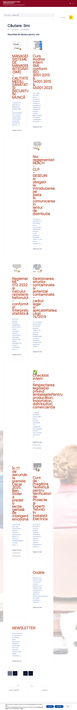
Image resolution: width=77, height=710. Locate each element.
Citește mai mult (16, 130)
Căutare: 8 (45, 690)
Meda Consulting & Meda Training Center (11, 2)
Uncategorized (25, 29)
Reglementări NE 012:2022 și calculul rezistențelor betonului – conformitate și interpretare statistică (23, 296)
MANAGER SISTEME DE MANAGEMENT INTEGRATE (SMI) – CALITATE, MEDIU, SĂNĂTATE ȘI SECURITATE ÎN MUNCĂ (24, 76)
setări (21, 708)
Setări (67, 706)
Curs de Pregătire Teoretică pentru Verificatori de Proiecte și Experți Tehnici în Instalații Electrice (42, 498)
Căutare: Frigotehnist (14, 690)
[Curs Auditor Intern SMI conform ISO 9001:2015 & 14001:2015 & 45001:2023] (37, 45)
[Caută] (71, 17)
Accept (50, 706)
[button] (70, 3)
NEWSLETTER (23, 627)
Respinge (59, 706)
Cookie (39, 572)
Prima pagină (8, 15)
